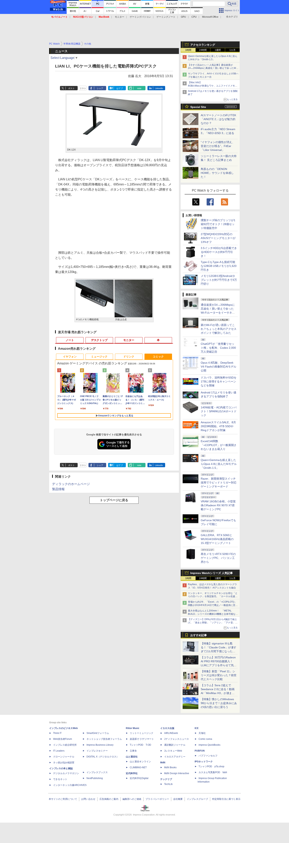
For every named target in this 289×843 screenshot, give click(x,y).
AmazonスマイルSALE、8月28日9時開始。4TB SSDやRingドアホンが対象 (218, 426)
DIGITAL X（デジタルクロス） (103, 756)
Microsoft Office (210, 17)
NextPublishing (95, 778)
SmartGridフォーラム (98, 733)
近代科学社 (132, 773)
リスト (83, 88)
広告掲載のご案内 (108, 799)
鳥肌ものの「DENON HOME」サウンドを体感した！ (217, 172)
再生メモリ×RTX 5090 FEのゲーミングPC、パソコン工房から (218, 557)
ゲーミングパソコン (140, 17)
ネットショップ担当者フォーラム (104, 739)
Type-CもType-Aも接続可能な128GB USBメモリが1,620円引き (219, 265)
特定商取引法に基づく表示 (226, 799)
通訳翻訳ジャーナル (174, 745)
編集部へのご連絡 (131, 799)
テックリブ (166, 779)
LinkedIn (159, 88)
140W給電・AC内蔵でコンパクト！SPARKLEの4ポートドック (219, 411)
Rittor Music (132, 728)
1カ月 (232, 50)
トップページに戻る (114, 500)
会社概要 (178, 799)
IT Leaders (58, 750)
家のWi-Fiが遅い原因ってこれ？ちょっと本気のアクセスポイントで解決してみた (219, 328)
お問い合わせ (88, 799)
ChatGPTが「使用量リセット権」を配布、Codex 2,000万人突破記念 (218, 347)
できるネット (60, 779)
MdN (162, 762)
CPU (194, 17)
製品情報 (58, 489)
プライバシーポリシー (157, 799)
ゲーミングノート (165, 17)
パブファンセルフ (208, 755)
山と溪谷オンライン (140, 761)
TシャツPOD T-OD (140, 745)
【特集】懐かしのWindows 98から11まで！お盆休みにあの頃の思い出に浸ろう (219, 703)
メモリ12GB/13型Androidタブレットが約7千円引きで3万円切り (219, 279)
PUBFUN (200, 750)
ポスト (71, 88)
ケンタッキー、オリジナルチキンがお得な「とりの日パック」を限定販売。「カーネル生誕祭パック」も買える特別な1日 (212, 596)
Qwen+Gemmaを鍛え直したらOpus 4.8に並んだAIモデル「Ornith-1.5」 (219, 463)
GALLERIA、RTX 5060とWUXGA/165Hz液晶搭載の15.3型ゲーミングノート (217, 539)
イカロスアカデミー (174, 756)
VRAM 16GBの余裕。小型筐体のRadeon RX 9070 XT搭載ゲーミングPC (218, 505)
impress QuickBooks (209, 745)
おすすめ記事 (198, 635)
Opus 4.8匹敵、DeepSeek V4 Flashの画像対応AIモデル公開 (218, 366)
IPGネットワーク (204, 761)
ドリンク (128, 356)
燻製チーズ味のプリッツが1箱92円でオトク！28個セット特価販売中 (218, 224)
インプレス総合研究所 (65, 745)
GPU (183, 17)
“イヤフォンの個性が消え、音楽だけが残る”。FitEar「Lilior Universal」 (218, 145)
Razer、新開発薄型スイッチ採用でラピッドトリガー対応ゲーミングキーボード (219, 482)
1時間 (188, 50)
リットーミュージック (141, 733)
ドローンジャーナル (63, 756)
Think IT (57, 733)
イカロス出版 (167, 728)
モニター (119, 17)
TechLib (168, 784)
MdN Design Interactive (176, 773)
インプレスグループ (197, 799)
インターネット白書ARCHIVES (70, 785)
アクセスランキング (202, 44)
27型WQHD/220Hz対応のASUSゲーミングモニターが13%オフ (218, 238)
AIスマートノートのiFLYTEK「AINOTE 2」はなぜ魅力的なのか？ (218, 119)
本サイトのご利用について (63, 799)
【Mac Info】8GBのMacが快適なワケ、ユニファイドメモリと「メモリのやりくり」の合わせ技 (212, 85)
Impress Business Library (100, 745)
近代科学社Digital (139, 778)
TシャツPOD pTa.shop (211, 766)
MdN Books (170, 767)
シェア (100, 88)
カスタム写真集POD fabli (213, 772)
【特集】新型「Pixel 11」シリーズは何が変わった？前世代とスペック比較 (219, 675)
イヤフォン (70, 356)
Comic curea (205, 739)
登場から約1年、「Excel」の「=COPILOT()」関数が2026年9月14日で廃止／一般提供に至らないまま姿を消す (213, 605)
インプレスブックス (97, 772)
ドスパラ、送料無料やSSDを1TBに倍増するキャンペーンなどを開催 (219, 381)
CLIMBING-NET (138, 767)
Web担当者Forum (62, 739)
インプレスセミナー (97, 750)
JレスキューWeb (173, 750)
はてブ (119, 88)
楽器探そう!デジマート (142, 739)
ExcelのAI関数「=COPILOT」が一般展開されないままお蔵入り (219, 445)
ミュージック (99, 356)
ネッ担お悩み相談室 (63, 762)
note (139, 88)
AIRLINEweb (171, 733)
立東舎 (133, 750)
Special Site (198, 107)
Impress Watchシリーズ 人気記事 (211, 573)
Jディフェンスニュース (176, 739)
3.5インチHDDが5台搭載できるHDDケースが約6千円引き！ (219, 251)
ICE (197, 728)
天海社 (202, 733)
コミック (158, 356)
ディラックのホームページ (71, 484)
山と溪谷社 (132, 756)
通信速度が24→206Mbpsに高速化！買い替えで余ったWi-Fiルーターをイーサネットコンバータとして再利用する (219, 312)
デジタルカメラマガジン (66, 773)
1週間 (218, 50)
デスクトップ (99, 340)
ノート (70, 340)
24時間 (203, 50)
